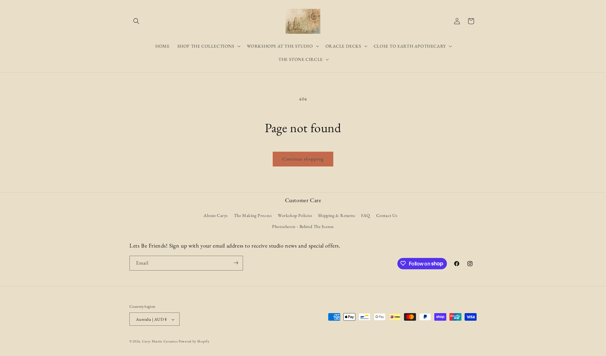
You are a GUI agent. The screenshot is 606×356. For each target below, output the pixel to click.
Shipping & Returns (336, 215)
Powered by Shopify (194, 341)
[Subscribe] (236, 262)
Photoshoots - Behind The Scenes (303, 227)
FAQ (365, 215)
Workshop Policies (295, 215)
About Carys (216, 215)
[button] (136, 21)
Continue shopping (303, 159)
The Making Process (253, 215)
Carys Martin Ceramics (160, 341)
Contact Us (387, 215)
